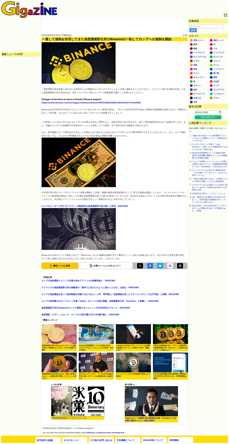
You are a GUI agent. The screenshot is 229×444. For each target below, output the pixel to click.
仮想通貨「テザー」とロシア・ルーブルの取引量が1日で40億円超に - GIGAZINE (80, 314)
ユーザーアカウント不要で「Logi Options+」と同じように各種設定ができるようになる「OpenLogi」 (210, 146)
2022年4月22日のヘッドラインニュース (69, 418)
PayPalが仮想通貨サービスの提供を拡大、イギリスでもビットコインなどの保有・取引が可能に (96, 347)
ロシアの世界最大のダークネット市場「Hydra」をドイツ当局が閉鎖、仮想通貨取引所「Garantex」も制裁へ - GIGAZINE (100, 301)
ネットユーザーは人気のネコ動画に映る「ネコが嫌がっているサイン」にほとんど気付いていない (209, 172)
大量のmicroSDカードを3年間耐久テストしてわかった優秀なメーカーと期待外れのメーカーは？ (209, 138)
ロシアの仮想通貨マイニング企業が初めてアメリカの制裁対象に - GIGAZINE (78, 280)
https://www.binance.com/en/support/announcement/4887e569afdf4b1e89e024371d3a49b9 (91, 102)
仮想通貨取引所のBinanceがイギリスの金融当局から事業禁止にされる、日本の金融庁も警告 (59, 347)
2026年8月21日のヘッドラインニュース (209, 193)
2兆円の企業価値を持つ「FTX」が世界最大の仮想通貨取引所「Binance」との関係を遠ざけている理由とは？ (170, 347)
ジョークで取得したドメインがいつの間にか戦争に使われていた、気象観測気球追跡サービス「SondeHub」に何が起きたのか (209, 164)
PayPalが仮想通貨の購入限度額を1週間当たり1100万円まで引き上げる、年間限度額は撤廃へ (170, 376)
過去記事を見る (208, 117)
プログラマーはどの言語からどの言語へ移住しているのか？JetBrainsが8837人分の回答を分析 (209, 187)
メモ (184, 35)
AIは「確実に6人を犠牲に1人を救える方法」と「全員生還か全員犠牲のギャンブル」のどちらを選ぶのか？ (209, 199)
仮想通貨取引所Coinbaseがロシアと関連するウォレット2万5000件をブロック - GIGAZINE (85, 307)
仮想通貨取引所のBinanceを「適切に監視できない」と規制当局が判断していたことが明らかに (59, 376)
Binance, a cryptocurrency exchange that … (106, 432)
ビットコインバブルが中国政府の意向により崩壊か (133, 375)
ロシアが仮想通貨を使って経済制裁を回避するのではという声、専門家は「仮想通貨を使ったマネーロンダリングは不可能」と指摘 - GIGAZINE (110, 294)
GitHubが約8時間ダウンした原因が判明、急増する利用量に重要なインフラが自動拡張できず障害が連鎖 (209, 155)
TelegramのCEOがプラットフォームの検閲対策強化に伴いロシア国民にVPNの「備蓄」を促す (133, 347)
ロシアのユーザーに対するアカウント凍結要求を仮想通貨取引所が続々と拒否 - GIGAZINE (84, 206)
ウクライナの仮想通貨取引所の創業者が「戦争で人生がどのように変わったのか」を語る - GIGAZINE (90, 287)
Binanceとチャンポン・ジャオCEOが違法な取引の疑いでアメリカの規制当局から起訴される (96, 376)
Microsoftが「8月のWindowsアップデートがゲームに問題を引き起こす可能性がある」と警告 (210, 208)
